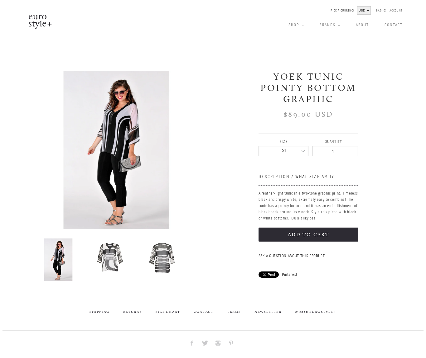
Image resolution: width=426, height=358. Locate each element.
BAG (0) (381, 10)
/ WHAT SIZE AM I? (312, 176)
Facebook (192, 343)
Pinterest (290, 274)
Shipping (99, 311)
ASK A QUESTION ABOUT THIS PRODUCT (292, 255)
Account (396, 10)
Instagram (218, 343)
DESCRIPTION (296, 176)
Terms (234, 311)
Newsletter (268, 311)
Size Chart (168, 311)
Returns (132, 311)
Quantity (333, 141)
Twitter (205, 343)
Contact (204, 311)
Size (284, 141)
